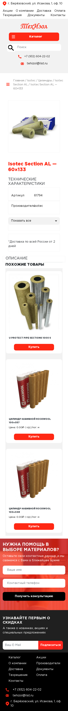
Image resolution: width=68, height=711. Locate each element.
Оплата (59, 11)
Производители (48, 663)
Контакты (58, 15)
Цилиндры (45, 80)
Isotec (31, 80)
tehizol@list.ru (37, 63)
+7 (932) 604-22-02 (37, 56)
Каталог (15, 657)
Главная (18, 80)
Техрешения (12, 15)
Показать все (21, 220)
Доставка (44, 11)
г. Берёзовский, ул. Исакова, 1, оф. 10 (35, 3)
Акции (8, 11)
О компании (25, 11)
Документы (36, 15)
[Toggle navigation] (8, 84)
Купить (33, 347)
